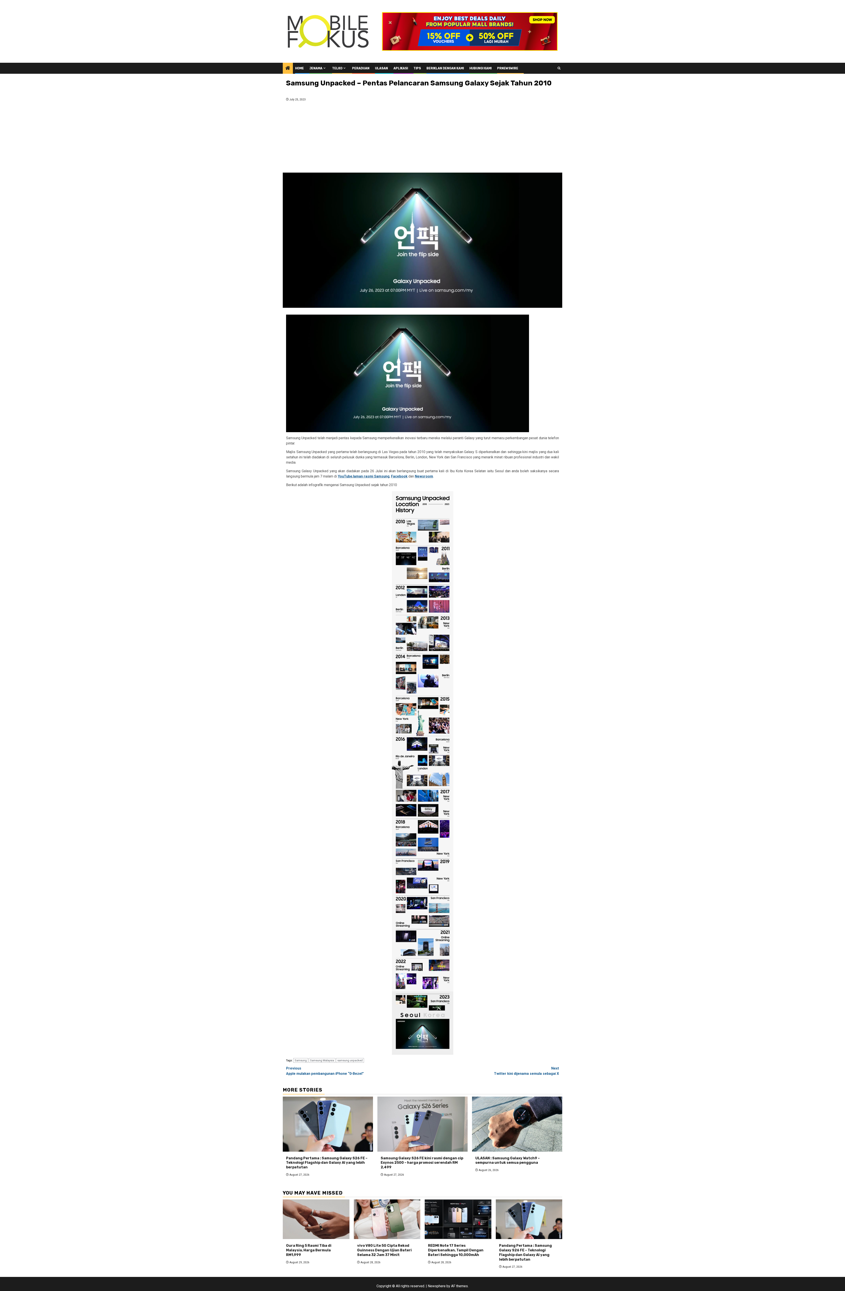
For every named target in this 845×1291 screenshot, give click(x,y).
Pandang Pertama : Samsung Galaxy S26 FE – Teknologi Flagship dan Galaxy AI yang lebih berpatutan (326, 1162)
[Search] (559, 68)
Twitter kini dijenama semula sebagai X (526, 1071)
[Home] (287, 68)
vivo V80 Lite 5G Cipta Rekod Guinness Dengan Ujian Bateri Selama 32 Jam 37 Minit (384, 1250)
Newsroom (424, 476)
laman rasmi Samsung (371, 476)
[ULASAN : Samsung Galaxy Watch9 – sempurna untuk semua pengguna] (517, 1124)
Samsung (301, 1060)
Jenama (315, 68)
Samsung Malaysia (322, 1060)
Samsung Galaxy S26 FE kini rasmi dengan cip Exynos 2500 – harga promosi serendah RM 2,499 (422, 1162)
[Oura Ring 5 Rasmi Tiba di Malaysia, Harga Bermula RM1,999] (316, 1219)
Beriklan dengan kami (445, 68)
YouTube (345, 476)
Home (299, 68)
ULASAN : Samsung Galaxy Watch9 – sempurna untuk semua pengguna (507, 1160)
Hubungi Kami (480, 68)
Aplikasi (400, 68)
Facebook (399, 476)
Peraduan (360, 68)
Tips (417, 68)
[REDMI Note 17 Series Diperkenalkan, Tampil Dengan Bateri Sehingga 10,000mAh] (458, 1219)
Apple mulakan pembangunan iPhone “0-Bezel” (325, 1071)
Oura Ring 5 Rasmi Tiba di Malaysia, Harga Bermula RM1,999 (308, 1250)
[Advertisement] (422, 138)
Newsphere (437, 1286)
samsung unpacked (350, 1060)
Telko (337, 68)
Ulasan (381, 68)
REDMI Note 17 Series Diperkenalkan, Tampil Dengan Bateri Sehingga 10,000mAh (455, 1250)
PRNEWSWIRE (507, 68)
